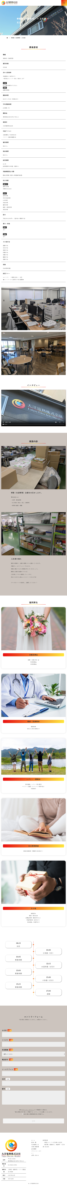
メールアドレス (9, 1069)
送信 (33, 1121)
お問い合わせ (35, 1155)
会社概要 (33, 1149)
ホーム (33, 1140)
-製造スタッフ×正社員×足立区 (52, 1142)
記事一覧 (33, 1142)
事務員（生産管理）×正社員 (18, 37)
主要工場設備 (35, 1146)
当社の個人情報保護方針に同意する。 (34, 1114)
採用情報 (45, 1140)
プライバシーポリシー (28, 1110)
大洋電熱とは (35, 1144)
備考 (5, 1089)
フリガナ (7, 1040)
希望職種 (7, 1050)
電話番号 (7, 1059)
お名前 (6, 1030)
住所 (5, 1079)
